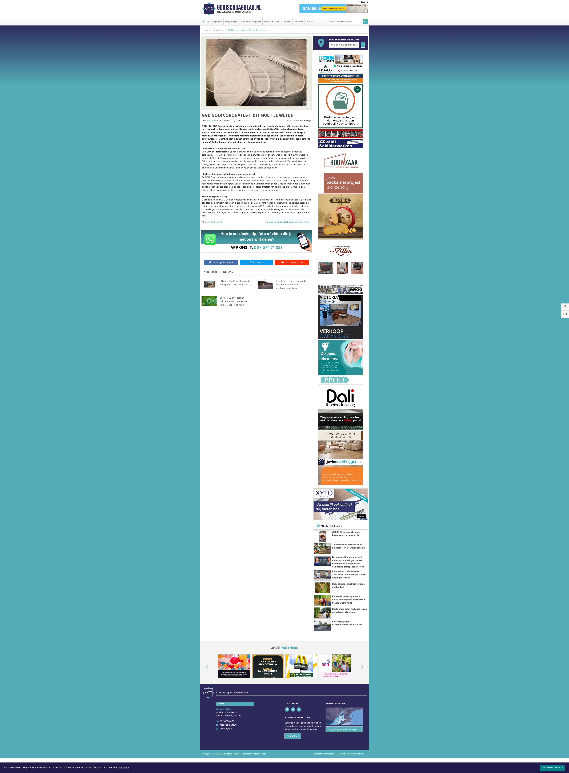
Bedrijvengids (231, 21)
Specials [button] (267, 21)
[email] (565, 314)
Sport (277, 21)
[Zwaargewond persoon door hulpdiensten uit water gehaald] (322, 308)
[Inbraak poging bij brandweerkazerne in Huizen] (322, 385)
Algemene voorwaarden (323, 514)
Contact (309, 21)
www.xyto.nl (226, 488)
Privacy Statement (356, 514)
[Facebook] (287, 469)
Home (207, 30)
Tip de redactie (294, 262)
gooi (207, 222)
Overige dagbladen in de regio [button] (342, 489)
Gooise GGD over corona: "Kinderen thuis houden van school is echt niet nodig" (233, 301)
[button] (203, 426)
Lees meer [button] (123, 767)
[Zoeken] (365, 21)
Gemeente (245, 21)
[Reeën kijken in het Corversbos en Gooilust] (322, 348)
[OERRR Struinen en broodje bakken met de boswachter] (322, 296)
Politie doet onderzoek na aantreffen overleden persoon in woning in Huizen (349, 334)
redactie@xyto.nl (228, 484)
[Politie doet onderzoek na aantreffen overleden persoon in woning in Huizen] (322, 335)
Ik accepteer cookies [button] (552, 767)
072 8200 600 (227, 481)
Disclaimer (341, 514)
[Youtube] (293, 469)
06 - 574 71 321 (268, 247)
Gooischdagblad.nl (239, 7)
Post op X (257, 262)
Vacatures (298, 21)
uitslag (219, 222)
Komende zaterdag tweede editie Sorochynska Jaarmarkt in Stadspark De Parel (349, 359)
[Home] (203, 21)
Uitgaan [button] (286, 21)
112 (208, 21)
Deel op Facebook (223, 262)
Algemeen (217, 21)
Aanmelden (292, 495)
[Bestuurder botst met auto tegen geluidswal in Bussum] (322, 373)
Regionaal (256, 21)
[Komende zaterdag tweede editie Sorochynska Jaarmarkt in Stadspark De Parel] (322, 360)
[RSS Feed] (299, 469)
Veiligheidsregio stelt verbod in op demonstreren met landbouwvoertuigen (291, 284)
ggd (213, 222)
